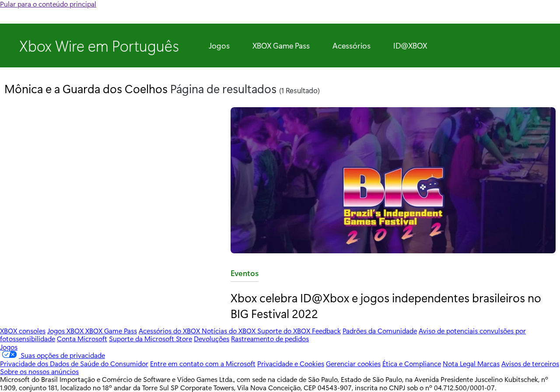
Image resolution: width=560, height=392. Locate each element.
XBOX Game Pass (281, 45)
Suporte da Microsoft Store (150, 338)
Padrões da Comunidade (380, 330)
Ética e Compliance (411, 363)
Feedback (326, 330)
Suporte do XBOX (284, 330)
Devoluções (211, 338)
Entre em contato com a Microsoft (203, 363)
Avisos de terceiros (530, 363)
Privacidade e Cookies (290, 363)
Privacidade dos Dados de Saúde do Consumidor (74, 363)
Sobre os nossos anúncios (39, 371)
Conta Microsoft (82, 338)
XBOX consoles (23, 330)
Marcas (488, 363)
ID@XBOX (410, 45)
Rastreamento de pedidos (270, 338)
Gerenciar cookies (353, 363)
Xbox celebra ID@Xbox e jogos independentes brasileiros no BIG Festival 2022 (386, 305)
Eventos (245, 275)
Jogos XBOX (66, 330)
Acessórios (351, 45)
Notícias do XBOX (229, 330)
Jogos (219, 45)
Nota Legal (460, 363)
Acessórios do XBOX (170, 330)
